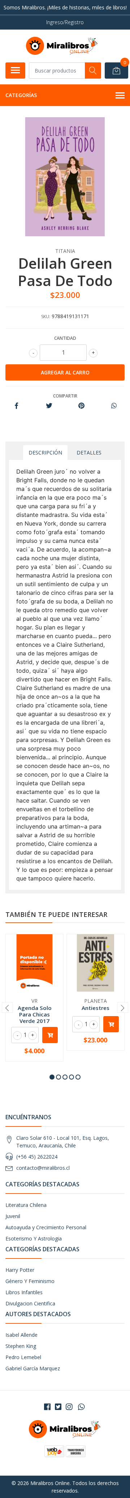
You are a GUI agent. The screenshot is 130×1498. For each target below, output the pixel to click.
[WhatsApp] (81, 1407)
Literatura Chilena (26, 1205)
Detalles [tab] (89, 452)
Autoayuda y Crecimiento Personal (45, 1227)
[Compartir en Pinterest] (81, 406)
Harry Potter (19, 1269)
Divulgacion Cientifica (30, 1303)
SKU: (45, 316)
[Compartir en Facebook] (16, 406)
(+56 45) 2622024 (36, 1156)
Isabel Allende (21, 1334)
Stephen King (20, 1346)
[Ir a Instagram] (69, 1407)
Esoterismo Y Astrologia (33, 1238)
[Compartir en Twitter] (49, 406)
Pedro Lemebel (23, 1357)
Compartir (65, 396)
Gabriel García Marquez (32, 1368)
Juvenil (12, 1216)
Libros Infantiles (24, 1292)
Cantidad (65, 338)
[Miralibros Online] (62, 46)
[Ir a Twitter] (58, 1407)
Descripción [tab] (45, 452)
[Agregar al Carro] (50, 1035)
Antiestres (95, 1007)
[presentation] (7, 1007)
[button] (52, 1077)
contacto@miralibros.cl (43, 1167)
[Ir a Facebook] (47, 1407)
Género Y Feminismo (30, 1281)
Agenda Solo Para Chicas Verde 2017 (35, 1014)
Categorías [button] (21, 95)
